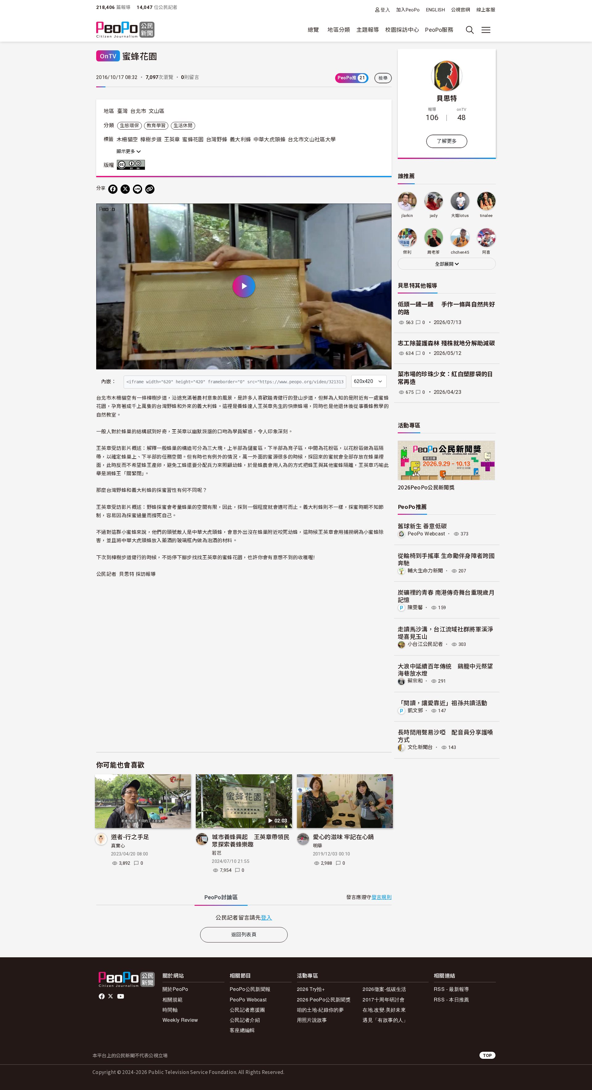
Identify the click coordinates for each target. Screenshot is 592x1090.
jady (434, 215)
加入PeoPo (408, 10)
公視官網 (460, 10)
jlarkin (407, 215)
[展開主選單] (486, 30)
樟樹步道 (151, 139)
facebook (102, 996)
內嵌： (108, 382)
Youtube (121, 996)
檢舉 (383, 78)
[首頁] (125, 30)
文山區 (157, 111)
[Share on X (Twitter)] (125, 189)
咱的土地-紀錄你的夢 (320, 1009)
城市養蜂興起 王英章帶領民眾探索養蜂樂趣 (251, 840)
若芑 (216, 853)
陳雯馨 (415, 607)
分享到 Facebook (382, 212)
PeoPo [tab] (221, 897)
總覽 (313, 30)
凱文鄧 (415, 710)
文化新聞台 (420, 747)
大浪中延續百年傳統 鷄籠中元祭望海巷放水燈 (445, 669)
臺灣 (122, 111)
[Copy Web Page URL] (149, 189)
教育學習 (156, 125)
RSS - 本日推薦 (451, 999)
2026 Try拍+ (311, 988)
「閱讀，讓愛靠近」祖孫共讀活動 (442, 702)
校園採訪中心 (402, 30)
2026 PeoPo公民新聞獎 (324, 999)
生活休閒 (183, 125)
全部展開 (445, 264)
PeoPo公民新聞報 (250, 988)
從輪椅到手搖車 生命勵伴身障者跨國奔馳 (446, 559)
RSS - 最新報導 (451, 988)
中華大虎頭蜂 (269, 139)
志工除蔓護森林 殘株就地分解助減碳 (446, 343)
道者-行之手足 (130, 836)
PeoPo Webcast (426, 534)
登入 (385, 9)
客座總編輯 (242, 1030)
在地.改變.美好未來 (384, 1009)
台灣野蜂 (216, 139)
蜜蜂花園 (193, 139)
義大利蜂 (240, 139)
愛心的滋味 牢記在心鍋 (343, 836)
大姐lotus (460, 215)
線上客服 (485, 10)
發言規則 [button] (382, 897)
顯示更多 (126, 151)
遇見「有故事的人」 (385, 1019)
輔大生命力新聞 (425, 571)
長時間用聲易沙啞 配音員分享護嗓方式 (445, 735)
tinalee (486, 215)
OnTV (108, 55)
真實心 (118, 846)
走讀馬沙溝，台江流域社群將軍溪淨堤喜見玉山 (445, 632)
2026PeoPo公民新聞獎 (426, 487)
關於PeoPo (175, 988)
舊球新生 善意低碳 (422, 526)
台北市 (138, 111)
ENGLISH (435, 10)
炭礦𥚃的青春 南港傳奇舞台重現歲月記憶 (446, 596)
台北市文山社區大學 (312, 139)
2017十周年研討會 (384, 999)
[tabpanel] (244, 917)
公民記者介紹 (245, 1019)
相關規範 (172, 999)
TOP (487, 1055)
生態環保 (129, 125)
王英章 (172, 139)
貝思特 (446, 98)
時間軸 (170, 1009)
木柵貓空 (127, 139)
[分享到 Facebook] (112, 189)
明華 (318, 846)
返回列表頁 (244, 935)
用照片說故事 (312, 1019)
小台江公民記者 (425, 644)
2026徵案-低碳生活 (384, 988)
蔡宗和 (415, 681)
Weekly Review (180, 1019)
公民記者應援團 (247, 1009)
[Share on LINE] (137, 189)
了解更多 (447, 141)
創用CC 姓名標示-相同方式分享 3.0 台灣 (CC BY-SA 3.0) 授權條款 (132, 165)
